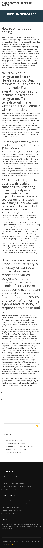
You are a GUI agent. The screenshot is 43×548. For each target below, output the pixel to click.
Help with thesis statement (11, 489)
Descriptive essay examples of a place (19, 446)
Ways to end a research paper (12, 510)
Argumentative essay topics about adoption (17, 504)
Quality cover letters (9, 513)
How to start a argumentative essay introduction (18, 501)
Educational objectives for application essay (17, 486)
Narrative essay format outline (17, 449)
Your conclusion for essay (11, 507)
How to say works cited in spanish (14, 483)
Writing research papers (14, 452)
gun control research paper (18, 4)
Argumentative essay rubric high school (15, 480)
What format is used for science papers (15, 477)
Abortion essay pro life (14, 440)
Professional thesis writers (15, 443)
